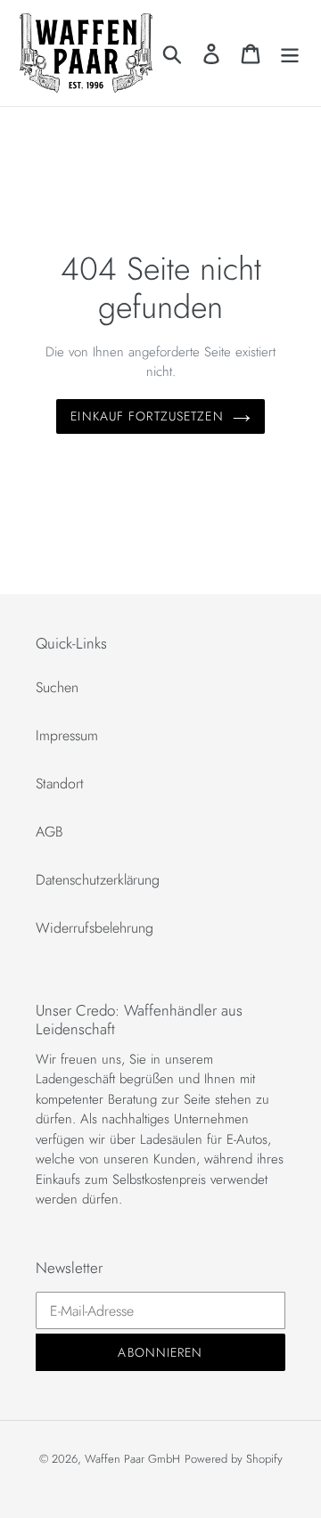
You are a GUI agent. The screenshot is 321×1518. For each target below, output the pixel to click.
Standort (60, 783)
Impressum (67, 735)
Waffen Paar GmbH (132, 1458)
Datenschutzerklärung (98, 879)
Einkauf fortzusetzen (146, 416)
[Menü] (289, 53)
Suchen (57, 687)
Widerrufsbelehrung (94, 928)
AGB (49, 831)
